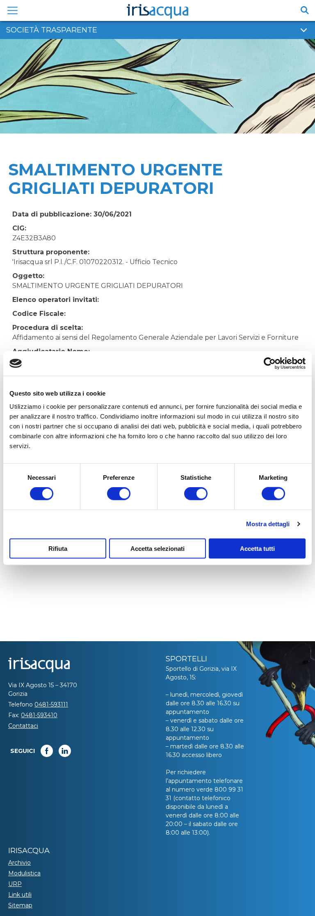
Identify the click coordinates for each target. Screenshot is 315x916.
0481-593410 (39, 715)
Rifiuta (57, 548)
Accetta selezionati (157, 548)
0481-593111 (51, 704)
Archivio (19, 862)
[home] (157, 11)
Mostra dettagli (268, 523)
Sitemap (20, 905)
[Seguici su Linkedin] (65, 751)
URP (15, 884)
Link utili (20, 894)
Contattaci (23, 726)
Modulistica (24, 873)
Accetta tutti (257, 548)
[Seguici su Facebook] (47, 751)
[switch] (118, 493)
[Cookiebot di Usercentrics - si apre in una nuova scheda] (270, 363)
